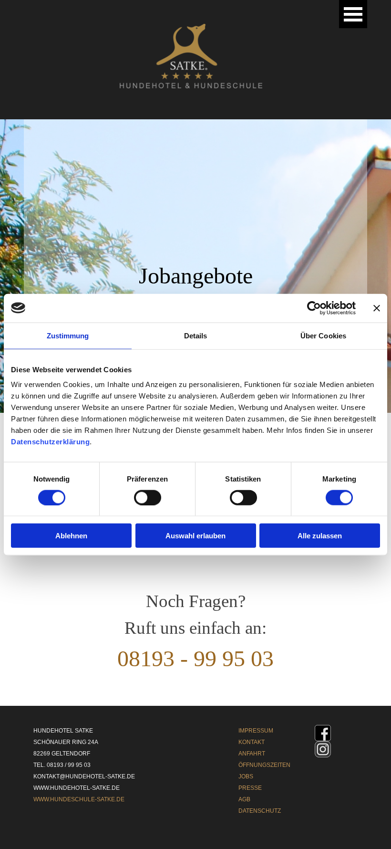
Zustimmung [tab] (68, 335)
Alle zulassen (320, 536)
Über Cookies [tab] (323, 335)
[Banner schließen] (376, 307)
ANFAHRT (251, 753)
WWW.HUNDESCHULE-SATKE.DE (78, 799)
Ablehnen (71, 536)
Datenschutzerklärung (50, 442)
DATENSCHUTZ (259, 810)
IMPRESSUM (255, 730)
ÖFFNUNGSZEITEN (264, 765)
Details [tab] (195, 335)
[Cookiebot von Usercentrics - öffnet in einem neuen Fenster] (314, 308)
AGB (244, 799)
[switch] (147, 497)
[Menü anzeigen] (353, 14)
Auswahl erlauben (195, 536)
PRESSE (250, 788)
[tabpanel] (195, 643)
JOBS (245, 776)
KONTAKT (251, 742)
